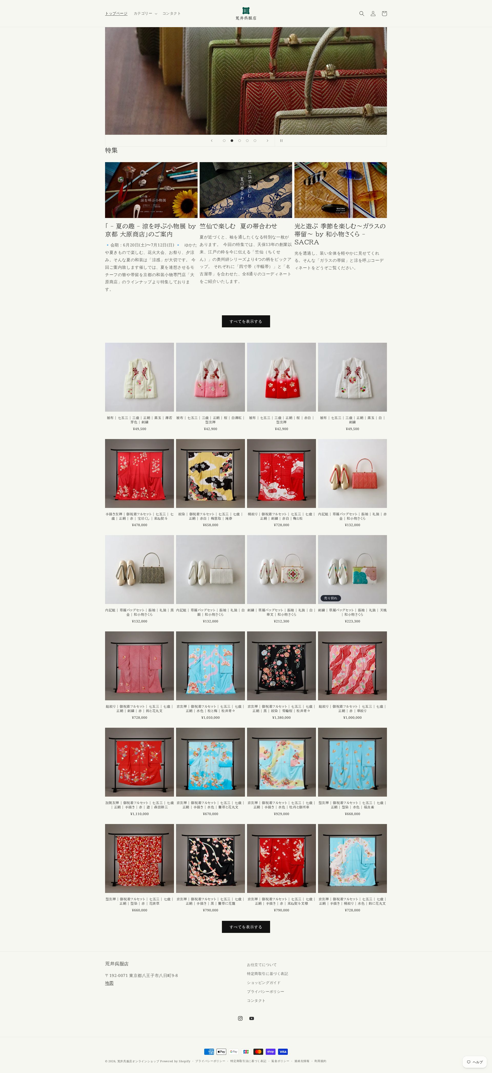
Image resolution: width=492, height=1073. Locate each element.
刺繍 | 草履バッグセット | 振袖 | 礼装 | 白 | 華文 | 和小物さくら (281, 612)
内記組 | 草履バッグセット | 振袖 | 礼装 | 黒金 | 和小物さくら (139, 612)
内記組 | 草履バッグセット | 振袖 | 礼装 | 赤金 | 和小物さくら (352, 516)
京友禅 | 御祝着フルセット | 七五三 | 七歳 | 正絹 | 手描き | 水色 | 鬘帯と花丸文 (210, 805)
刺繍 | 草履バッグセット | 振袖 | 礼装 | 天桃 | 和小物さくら (352, 612)
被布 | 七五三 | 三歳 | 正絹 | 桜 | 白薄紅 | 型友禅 (210, 420)
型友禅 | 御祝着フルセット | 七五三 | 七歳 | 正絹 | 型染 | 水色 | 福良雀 (352, 805)
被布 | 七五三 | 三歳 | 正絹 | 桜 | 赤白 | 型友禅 (281, 420)
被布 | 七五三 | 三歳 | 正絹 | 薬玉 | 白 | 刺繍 (352, 420)
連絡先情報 (302, 1061)
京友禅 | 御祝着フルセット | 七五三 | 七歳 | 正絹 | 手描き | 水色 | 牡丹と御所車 (281, 805)
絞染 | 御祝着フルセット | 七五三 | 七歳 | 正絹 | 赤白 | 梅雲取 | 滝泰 (210, 516)
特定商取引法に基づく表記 (248, 1061)
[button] (145, 13)
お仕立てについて (262, 964)
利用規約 (320, 1061)
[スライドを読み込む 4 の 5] (247, 140)
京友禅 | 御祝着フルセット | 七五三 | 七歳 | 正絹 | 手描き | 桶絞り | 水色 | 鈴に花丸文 (352, 901)
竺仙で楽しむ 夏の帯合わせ (239, 226)
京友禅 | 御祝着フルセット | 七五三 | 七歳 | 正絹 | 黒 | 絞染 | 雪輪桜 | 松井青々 (281, 709)
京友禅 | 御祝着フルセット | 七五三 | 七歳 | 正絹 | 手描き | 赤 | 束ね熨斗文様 (281, 901)
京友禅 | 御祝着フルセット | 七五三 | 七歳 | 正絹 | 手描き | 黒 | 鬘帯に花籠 (210, 901)
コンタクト (256, 1000)
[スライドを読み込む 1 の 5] (224, 140)
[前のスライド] (211, 140)
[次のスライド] (267, 140)
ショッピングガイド (264, 982)
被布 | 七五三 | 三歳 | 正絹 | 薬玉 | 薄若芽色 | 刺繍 (139, 420)
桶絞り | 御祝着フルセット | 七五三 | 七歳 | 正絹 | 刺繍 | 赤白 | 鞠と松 (281, 516)
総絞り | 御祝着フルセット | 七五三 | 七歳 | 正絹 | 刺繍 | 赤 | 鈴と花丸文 (139, 709)
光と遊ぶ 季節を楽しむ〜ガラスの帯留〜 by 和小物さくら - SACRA (340, 234)
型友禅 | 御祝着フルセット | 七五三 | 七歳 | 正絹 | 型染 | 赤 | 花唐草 (139, 901)
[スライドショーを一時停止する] (280, 140)
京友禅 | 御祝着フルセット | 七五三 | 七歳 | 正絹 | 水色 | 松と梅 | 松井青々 (210, 709)
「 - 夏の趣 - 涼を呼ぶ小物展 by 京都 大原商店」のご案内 (150, 230)
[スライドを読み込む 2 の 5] (232, 140)
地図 (109, 983)
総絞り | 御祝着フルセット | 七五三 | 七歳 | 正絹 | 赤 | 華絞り (352, 709)
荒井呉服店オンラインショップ (138, 1061)
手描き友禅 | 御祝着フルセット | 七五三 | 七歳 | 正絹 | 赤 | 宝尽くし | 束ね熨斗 (140, 516)
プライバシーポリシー (265, 991)
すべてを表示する (246, 321)
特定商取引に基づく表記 (267, 973)
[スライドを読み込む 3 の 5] (239, 140)
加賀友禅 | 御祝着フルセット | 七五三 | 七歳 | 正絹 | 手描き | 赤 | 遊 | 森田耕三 (139, 805)
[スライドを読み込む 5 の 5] (255, 140)
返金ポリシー (280, 1061)
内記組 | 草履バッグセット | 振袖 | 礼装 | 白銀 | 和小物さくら (210, 612)
